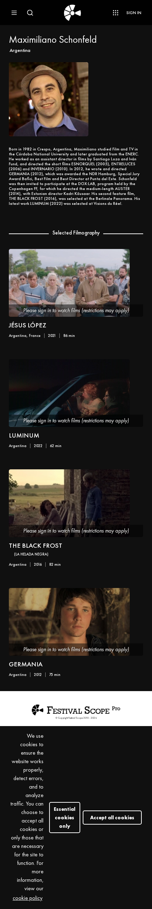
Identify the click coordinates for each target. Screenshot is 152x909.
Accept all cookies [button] (112, 817)
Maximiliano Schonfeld (53, 39)
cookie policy (27, 898)
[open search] (30, 12)
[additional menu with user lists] (115, 12)
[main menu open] (14, 12)
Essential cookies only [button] (64, 817)
